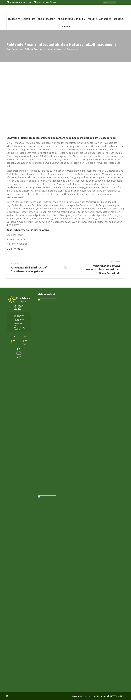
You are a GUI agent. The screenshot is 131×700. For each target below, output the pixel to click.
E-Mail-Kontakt (14, 248)
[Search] (114, 2)
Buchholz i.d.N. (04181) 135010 (46, 2)
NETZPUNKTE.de (117, 696)
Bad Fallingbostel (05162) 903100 (20, 2)
